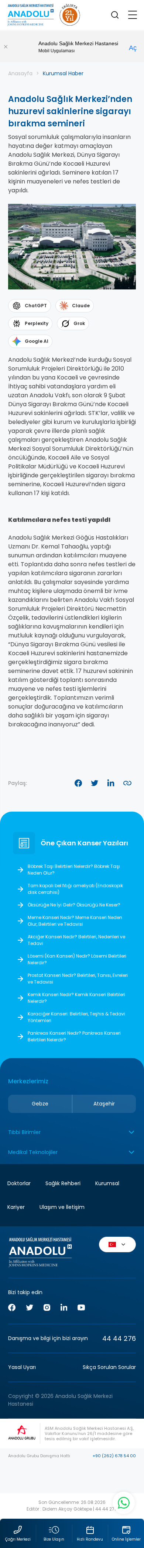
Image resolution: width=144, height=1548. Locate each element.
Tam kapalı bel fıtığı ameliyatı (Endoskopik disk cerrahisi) (75, 888)
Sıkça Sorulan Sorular (109, 1367)
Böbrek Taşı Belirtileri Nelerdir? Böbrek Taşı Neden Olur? (74, 869)
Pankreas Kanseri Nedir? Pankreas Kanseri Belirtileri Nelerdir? (74, 1036)
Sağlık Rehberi (62, 1183)
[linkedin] (64, 1308)
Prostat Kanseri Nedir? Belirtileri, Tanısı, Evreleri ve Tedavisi (78, 978)
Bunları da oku (130, 1484)
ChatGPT (36, 305)
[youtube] (81, 1309)
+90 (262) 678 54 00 (114, 1456)
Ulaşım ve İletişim (62, 1207)
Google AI (36, 341)
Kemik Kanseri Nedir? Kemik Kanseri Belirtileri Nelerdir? (76, 997)
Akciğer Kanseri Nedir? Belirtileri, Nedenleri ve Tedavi (76, 940)
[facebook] (12, 1308)
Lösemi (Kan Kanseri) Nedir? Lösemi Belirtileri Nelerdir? (77, 959)
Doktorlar (129, 1461)
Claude (81, 305)
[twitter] (29, 1309)
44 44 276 (119, 1338)
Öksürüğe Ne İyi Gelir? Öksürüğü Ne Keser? (74, 905)
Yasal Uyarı (22, 1367)
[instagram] (47, 1308)
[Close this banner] (5, 46)
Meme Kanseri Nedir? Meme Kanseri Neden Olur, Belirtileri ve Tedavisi (75, 920)
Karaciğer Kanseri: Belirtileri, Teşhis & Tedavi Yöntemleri (76, 1017)
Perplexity (36, 323)
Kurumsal (107, 1183)
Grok (79, 323)
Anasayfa (20, 73)
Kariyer (16, 1207)
